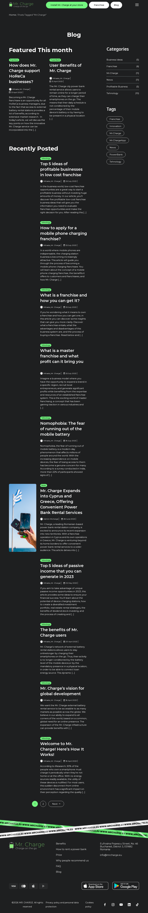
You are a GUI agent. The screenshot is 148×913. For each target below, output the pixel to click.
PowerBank (55, 60)
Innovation (115, 126)
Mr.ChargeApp (118, 140)
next (55, 803)
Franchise (99, 5)
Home (12, 14)
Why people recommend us (72, 860)
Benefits (61, 843)
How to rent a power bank (71, 849)
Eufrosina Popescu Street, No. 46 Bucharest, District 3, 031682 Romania (119, 846)
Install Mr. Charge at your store (67, 5)
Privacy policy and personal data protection (62, 904)
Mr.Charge (112, 73)
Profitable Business (117, 86)
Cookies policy (89, 904)
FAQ (58, 866)
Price (59, 855)
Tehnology (45, 158)
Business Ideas (115, 59)
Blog (116, 5)
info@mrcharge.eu (111, 855)
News (43, 485)
